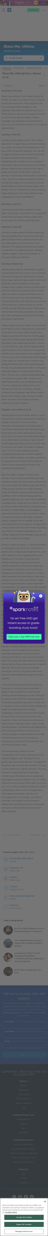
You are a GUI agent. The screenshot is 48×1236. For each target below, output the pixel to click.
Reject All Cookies (23, 1224)
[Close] (45, 1201)
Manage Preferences (24, 1231)
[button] (41, 596)
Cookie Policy (11, 1212)
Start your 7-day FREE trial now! (24, 636)
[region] (24, 1217)
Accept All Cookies (24, 1217)
